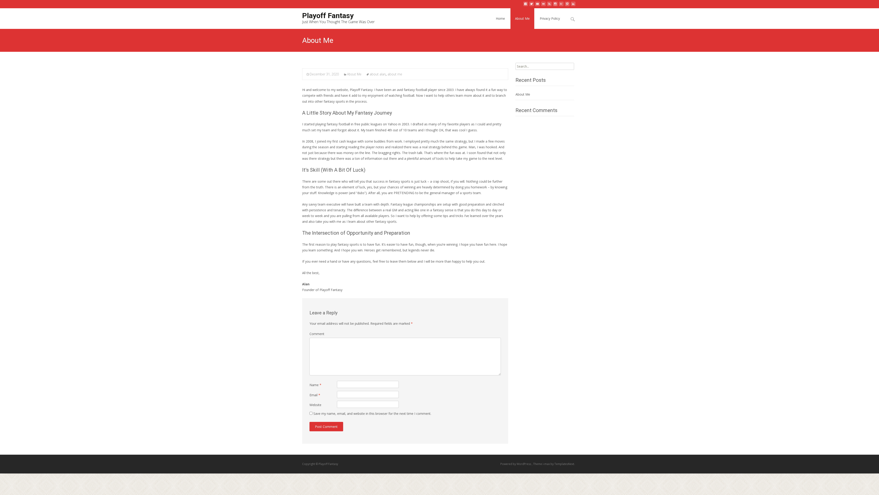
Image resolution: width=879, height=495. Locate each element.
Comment (316, 334)
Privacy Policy (550, 18)
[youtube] (537, 5)
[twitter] (531, 5)
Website (315, 405)
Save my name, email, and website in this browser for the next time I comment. (372, 413)
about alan (378, 74)
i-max (547, 464)
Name (315, 385)
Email (314, 395)
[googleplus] (561, 5)
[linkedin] (573, 5)
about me (395, 74)
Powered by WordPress (516, 464)
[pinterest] (567, 5)
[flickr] (543, 5)
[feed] (549, 5)
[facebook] (525, 5)
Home (500, 18)
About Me (522, 18)
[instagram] (555, 5)
